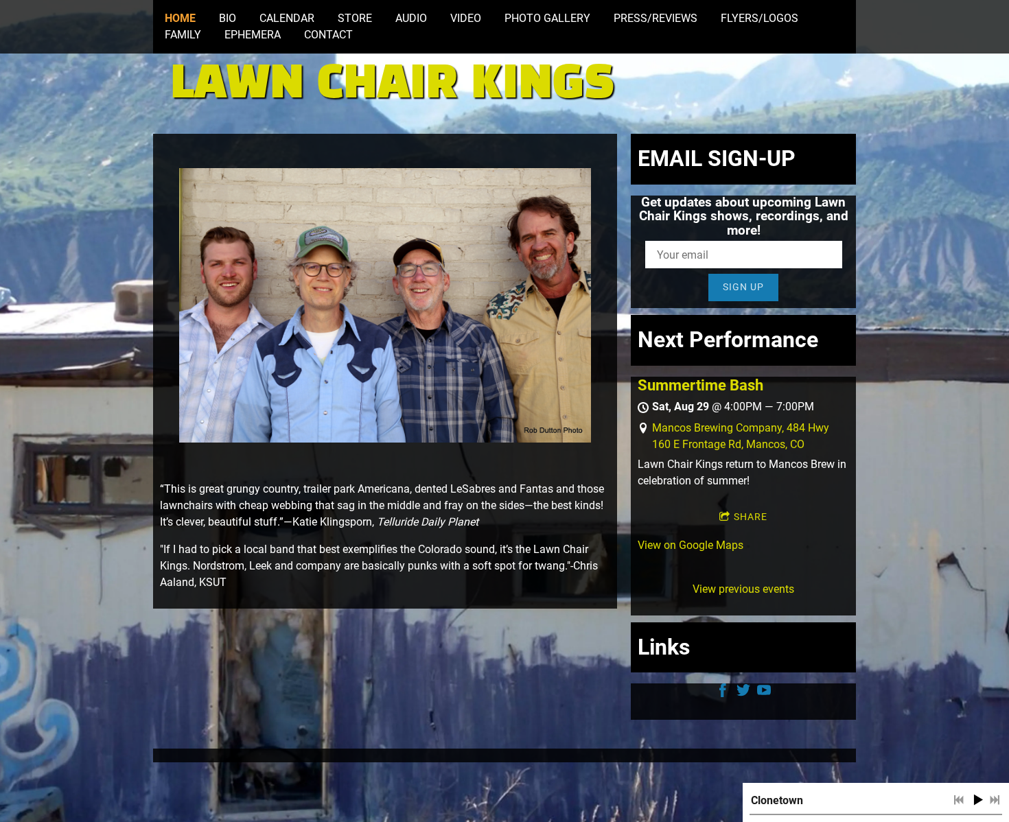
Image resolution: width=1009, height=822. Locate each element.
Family (183, 34)
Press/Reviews (655, 18)
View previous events (743, 589)
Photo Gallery (547, 18)
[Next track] (994, 800)
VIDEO (465, 18)
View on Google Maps (690, 545)
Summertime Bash (700, 385)
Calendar (286, 18)
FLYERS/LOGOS (759, 18)
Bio (227, 18)
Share (750, 516)
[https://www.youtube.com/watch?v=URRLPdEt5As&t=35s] (764, 692)
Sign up (743, 286)
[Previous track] (959, 800)
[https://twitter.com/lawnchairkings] (743, 692)
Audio (411, 18)
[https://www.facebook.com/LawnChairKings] (723, 692)
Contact (328, 34)
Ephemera (252, 34)
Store (355, 18)
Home (180, 18)
